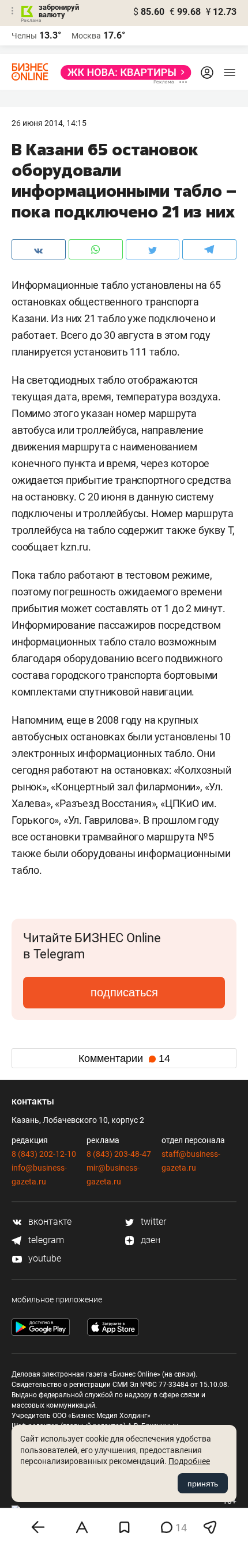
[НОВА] (122, 72)
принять (202, 1483)
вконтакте (49, 1221)
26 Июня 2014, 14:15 (49, 123)
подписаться (124, 992)
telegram (45, 1239)
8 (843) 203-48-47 (119, 1154)
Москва (86, 35)
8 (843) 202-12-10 (44, 1154)
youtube (43, 1258)
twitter (152, 1221)
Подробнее (189, 1461)
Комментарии (124, 1058)
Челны (24, 35)
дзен (149, 1239)
